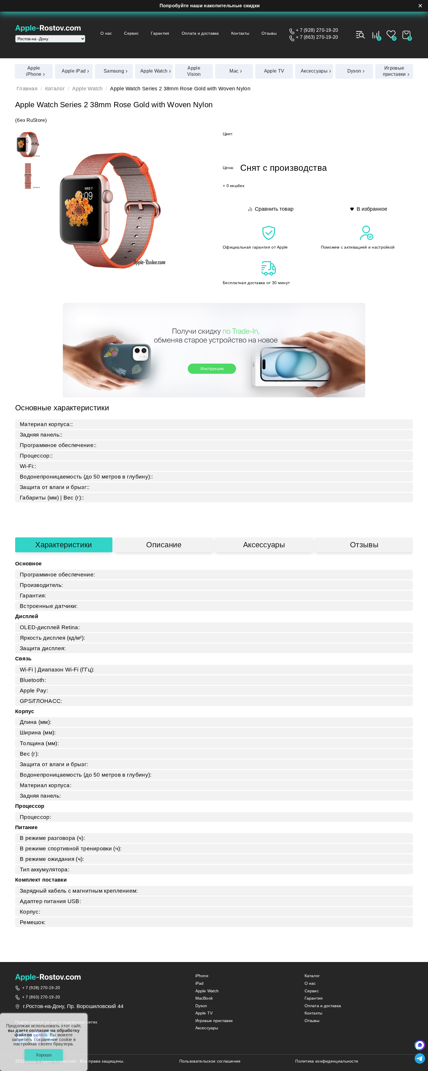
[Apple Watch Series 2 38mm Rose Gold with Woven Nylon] (28, 144)
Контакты (240, 33)
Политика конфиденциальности (326, 1061)
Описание (163, 545)
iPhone (201, 976)
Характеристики (63, 545)
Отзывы (269, 33)
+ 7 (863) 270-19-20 (317, 37)
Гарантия (160, 33)
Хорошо (44, 1054)
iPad (199, 983)
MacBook (204, 998)
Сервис (131, 33)
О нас (106, 33)
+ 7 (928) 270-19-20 (317, 30)
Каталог (55, 89)
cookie (40, 1035)
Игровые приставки (214, 1021)
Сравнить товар (274, 209)
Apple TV (204, 1013)
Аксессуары (264, 545)
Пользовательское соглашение (210, 1061)
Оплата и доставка (200, 33)
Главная (27, 89)
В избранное (372, 209)
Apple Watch (87, 89)
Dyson (201, 1006)
